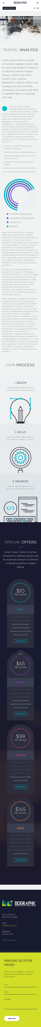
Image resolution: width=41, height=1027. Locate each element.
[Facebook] (35, 8)
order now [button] (20, 641)
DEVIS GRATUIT (9, 8)
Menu (37, 2)
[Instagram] (38, 8)
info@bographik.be (9, 926)
